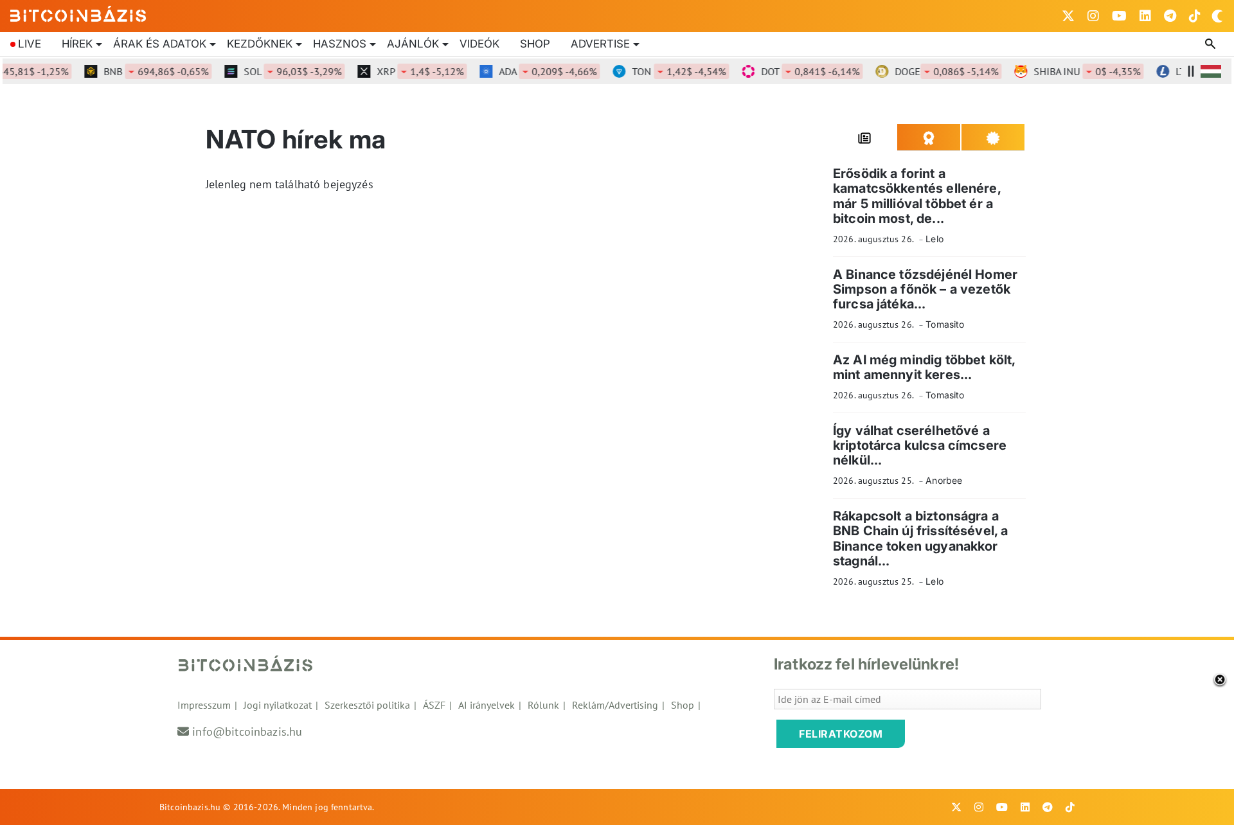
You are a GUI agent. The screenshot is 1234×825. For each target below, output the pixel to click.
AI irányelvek (486, 704)
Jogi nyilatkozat (278, 704)
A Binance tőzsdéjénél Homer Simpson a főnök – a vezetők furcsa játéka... (925, 289)
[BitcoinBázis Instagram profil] (1093, 16)
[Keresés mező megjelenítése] (1211, 44)
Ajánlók (413, 43)
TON (668, 71)
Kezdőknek (259, 43)
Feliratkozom (840, 733)
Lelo (934, 238)
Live (29, 43)
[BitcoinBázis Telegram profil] (1170, 16)
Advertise (600, 43)
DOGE (936, 71)
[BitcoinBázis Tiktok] (1195, 16)
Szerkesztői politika (367, 704)
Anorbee (944, 480)
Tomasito (945, 324)
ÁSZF (434, 704)
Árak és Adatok (159, 43)
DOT (800, 71)
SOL (282, 71)
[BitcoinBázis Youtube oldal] (1119, 16)
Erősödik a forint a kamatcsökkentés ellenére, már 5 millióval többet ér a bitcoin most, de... (917, 196)
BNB (145, 71)
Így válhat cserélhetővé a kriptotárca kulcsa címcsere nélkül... (919, 445)
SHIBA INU (1076, 71)
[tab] (865, 137)
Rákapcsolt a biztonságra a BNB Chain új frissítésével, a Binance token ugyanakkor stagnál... (920, 538)
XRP (409, 71)
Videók (479, 43)
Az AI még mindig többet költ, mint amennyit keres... (924, 367)
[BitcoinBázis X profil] (1068, 16)
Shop (535, 43)
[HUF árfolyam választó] (1211, 71)
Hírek (77, 43)
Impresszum (204, 704)
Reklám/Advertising (615, 704)
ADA (537, 71)
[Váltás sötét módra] (1217, 16)
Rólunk (543, 704)
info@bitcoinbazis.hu (247, 731)
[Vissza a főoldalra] (78, 13)
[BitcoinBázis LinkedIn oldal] (1145, 16)
